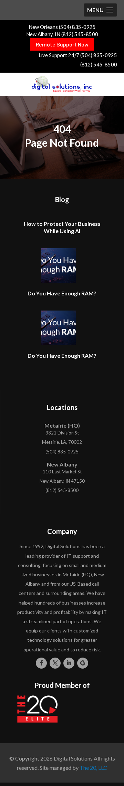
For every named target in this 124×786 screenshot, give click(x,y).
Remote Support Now (62, 44)
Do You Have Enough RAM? (62, 293)
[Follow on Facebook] (41, 663)
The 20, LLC (93, 767)
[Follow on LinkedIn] (68, 663)
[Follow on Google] (82, 663)
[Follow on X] (55, 663)
